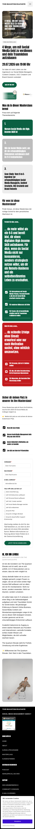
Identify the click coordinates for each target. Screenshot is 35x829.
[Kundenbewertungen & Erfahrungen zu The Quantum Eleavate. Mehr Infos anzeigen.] (8, 730)
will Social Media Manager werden (17, 504)
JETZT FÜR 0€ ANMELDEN (17, 543)
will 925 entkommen (12, 507)
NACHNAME (8, 471)
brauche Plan (10, 511)
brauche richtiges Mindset (14, 514)
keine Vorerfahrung (12, 492)
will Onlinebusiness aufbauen (15, 495)
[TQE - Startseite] (14, 4)
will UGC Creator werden (14, 501)
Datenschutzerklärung (8, 825)
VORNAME (8, 462)
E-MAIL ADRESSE (10, 480)
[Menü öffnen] (30, 4)
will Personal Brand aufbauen (15, 498)
